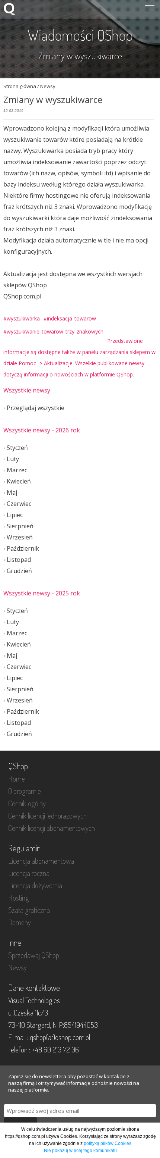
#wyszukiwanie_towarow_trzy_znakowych (53, 331)
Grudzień (19, 571)
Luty (13, 459)
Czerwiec (19, 504)
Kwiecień (19, 481)
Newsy (17, 967)
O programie (24, 791)
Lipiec (15, 515)
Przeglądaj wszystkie (35, 408)
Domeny (19, 922)
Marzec (17, 470)
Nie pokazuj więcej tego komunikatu (80, 1150)
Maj (12, 492)
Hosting (18, 897)
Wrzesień (20, 537)
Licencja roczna (28, 873)
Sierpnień (20, 526)
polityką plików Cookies (107, 1143)
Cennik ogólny (27, 803)
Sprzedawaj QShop (33, 955)
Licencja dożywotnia (35, 885)
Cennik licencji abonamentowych (51, 828)
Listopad (19, 559)
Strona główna (19, 86)
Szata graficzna (29, 910)
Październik (23, 548)
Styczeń (17, 448)
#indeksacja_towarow (70, 318)
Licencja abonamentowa (41, 861)
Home (16, 778)
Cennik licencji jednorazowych (47, 815)
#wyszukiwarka (21, 318)
